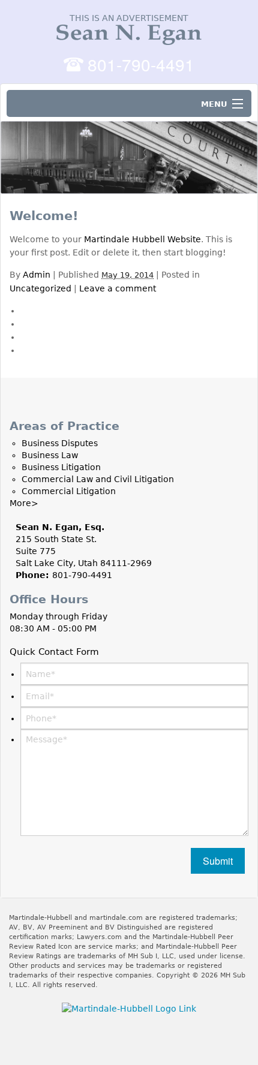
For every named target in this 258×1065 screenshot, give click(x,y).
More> (24, 503)
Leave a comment (117, 288)
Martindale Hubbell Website (142, 239)
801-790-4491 (141, 64)
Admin (36, 274)
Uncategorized (40, 288)
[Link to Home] (129, 32)
